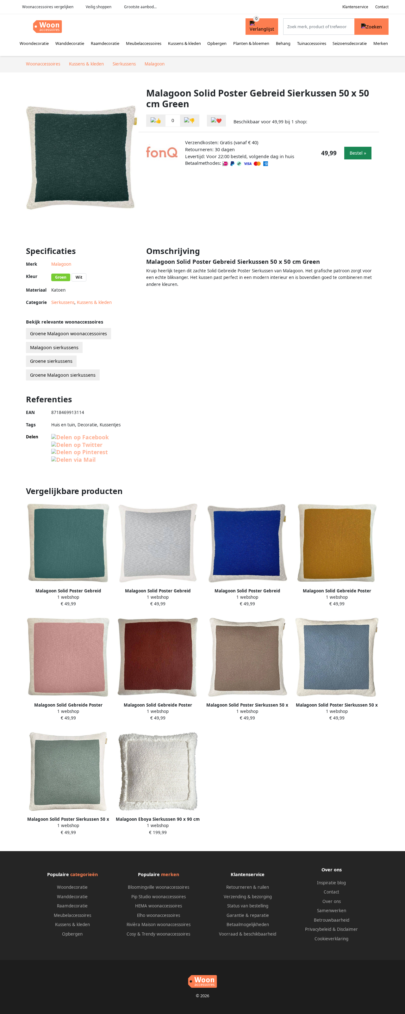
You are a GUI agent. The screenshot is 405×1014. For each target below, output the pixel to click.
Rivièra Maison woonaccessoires (158, 924)
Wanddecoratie (69, 43)
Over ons (331, 901)
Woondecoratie (34, 43)
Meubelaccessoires (143, 43)
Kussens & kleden (184, 43)
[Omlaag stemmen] (189, 121)
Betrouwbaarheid (331, 920)
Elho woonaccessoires (158, 915)
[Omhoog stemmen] (155, 121)
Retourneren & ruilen (247, 887)
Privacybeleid (318, 929)
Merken (380, 43)
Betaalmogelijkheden (248, 924)
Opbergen (217, 43)
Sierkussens (62, 302)
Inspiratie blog (331, 883)
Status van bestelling (247, 906)
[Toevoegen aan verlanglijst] (216, 121)
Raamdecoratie (105, 43)
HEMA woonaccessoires (158, 906)
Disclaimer (347, 929)
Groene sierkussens (51, 361)
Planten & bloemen (251, 43)
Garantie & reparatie (248, 915)
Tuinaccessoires (311, 43)
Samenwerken (331, 910)
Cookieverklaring (331, 939)
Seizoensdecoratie (350, 43)
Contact (382, 6)
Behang (283, 43)
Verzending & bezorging (248, 897)
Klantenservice (355, 6)
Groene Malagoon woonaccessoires (68, 334)
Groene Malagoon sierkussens (63, 375)
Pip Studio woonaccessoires (158, 897)
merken (170, 874)
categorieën (84, 874)
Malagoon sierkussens (54, 347)
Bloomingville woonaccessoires (158, 887)
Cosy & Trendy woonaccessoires (158, 934)
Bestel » (358, 153)
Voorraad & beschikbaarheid (247, 934)
